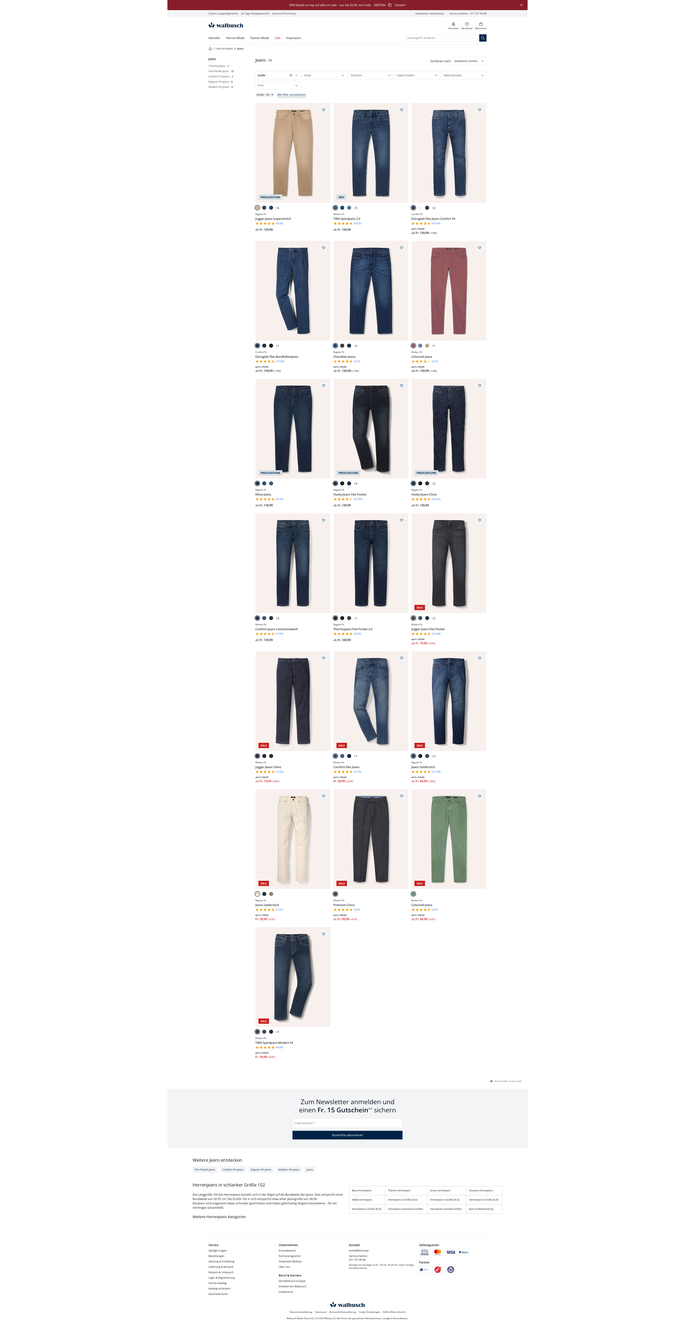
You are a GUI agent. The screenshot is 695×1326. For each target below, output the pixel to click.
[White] (420, 208)
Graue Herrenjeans (440, 1190)
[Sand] (427, 346)
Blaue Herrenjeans (362, 1190)
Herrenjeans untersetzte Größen (405, 1208)
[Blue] (271, 208)
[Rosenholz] (413, 346)
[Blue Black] (342, 346)
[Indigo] (264, 894)
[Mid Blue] (413, 208)
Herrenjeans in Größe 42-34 (483, 1199)
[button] (469, 61)
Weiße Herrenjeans (362, 1199)
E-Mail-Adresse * (304, 1123)
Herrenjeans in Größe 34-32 (444, 1199)
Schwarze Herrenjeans (481, 1190)
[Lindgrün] (413, 894)
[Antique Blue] (349, 346)
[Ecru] (257, 894)
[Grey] (349, 618)
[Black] (342, 483)
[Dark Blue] (264, 208)
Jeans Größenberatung (481, 1208)
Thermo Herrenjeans (399, 1190)
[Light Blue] (349, 208)
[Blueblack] (271, 346)
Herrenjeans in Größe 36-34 (366, 1208)
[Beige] (257, 208)
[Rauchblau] (420, 346)
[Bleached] (271, 483)
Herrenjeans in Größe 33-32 (402, 1199)
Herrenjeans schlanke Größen (446, 1208)
